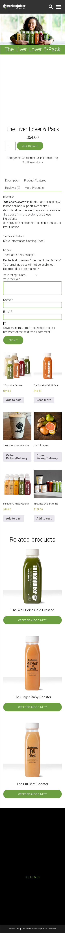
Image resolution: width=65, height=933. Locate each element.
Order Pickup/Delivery (16, 457)
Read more (43, 400)
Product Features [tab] (35, 180)
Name (8, 300)
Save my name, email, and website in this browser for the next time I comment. (29, 330)
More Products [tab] (34, 187)
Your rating (11, 275)
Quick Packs (45, 158)
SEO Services (50, 929)
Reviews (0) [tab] (12, 187)
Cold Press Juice (32, 162)
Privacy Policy (32, 903)
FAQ (32, 910)
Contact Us (35, 870)
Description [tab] (12, 180)
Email (7, 311)
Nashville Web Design (32, 929)
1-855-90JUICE (35, 865)
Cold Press (29, 158)
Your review (11, 279)
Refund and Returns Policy (32, 907)
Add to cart (30, 145)
